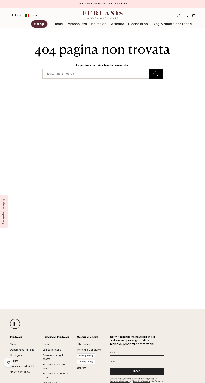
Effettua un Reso (87, 344)
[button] (77, 24)
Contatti (82, 368)
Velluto (14, 361)
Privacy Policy (86, 355)
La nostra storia (52, 349)
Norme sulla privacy (120, 381)
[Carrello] (193, 15)
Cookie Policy (86, 361)
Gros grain (16, 355)
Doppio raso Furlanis (22, 349)
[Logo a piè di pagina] (15, 324)
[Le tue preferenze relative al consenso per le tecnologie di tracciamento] (4, 211)
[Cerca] (156, 74)
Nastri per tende (178, 24)
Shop (13, 344)
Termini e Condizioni (89, 349)
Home (46, 344)
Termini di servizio (142, 381)
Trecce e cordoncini (22, 366)
